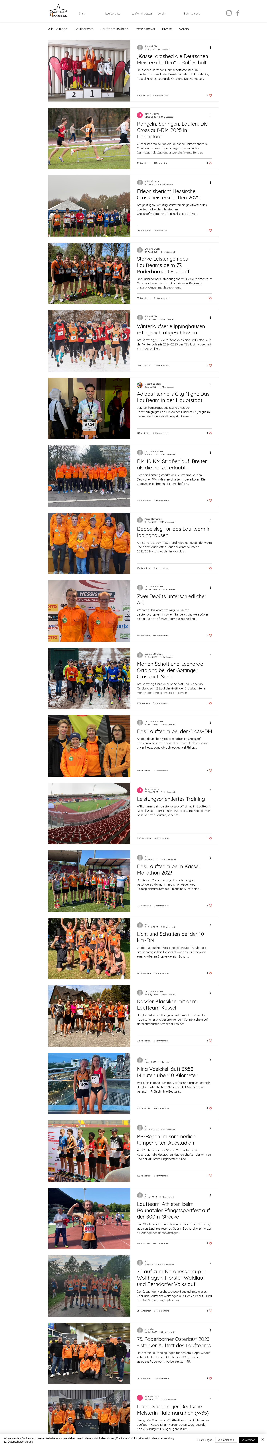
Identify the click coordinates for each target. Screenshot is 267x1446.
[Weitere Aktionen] (211, 47)
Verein (184, 29)
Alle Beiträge (57, 29)
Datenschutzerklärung (20, 1441)
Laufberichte (84, 29)
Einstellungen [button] (204, 1440)
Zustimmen (248, 1440)
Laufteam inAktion (115, 29)
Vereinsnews (145, 29)
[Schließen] (262, 1440)
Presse (167, 29)
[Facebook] (237, 12)
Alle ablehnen (226, 1440)
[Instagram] (228, 12)
